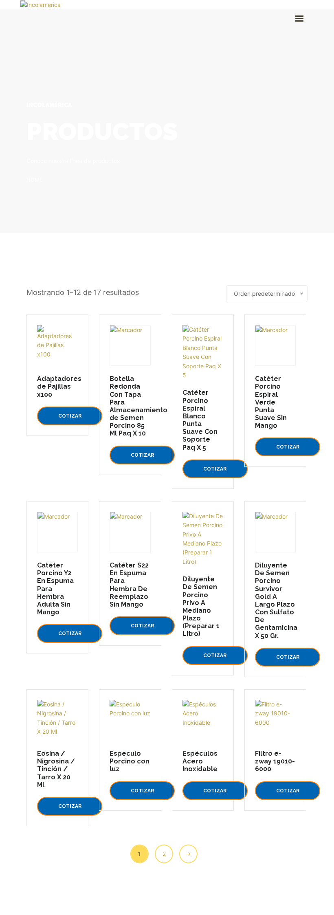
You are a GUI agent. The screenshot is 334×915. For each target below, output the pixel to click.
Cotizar (69, 416)
